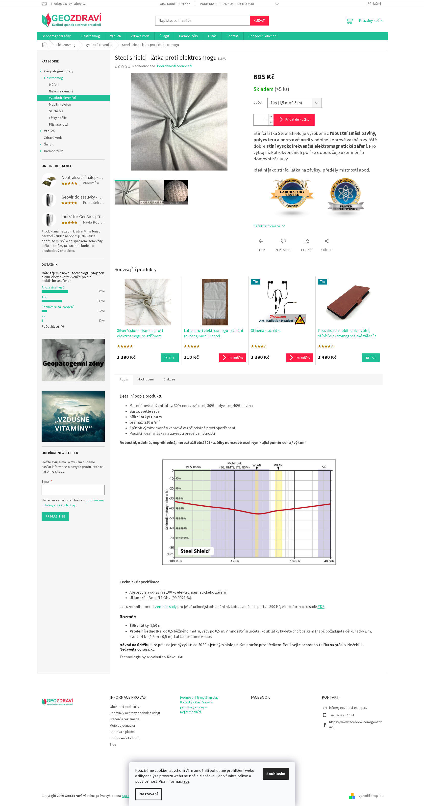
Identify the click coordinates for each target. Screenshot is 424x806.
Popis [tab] (124, 379)
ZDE (321, 606)
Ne (44, 317)
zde (186, 781)
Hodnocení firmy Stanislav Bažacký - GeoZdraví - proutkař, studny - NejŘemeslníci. (199, 705)
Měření (54, 84)
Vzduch (49, 131)
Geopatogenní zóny (58, 71)
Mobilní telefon (60, 104)
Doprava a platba (122, 731)
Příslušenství (58, 124)
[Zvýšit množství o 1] (271, 117)
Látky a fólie (58, 117)
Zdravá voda (53, 137)
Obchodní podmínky (175, 4)
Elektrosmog (53, 78)
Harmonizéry (53, 151)
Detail (170, 357)
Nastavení (148, 794)
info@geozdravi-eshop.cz (348, 707)
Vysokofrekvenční (62, 97)
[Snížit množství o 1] (271, 122)
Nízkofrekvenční (61, 91)
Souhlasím (275, 774)
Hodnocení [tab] (146, 379)
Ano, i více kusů (53, 287)
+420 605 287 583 (341, 715)
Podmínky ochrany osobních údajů (227, 4)
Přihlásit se (55, 516)
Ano (44, 297)
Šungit (48, 144)
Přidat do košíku (297, 119)
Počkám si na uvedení (58, 307)
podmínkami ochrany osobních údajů (73, 503)
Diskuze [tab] (169, 379)
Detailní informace (266, 226)
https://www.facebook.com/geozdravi (355, 724)
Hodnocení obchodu (124, 738)
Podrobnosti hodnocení (174, 66)
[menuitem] (56, 36)
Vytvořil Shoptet (371, 795)
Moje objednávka (122, 725)
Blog (113, 744)
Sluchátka (56, 111)
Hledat (259, 20)
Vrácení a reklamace (124, 719)
